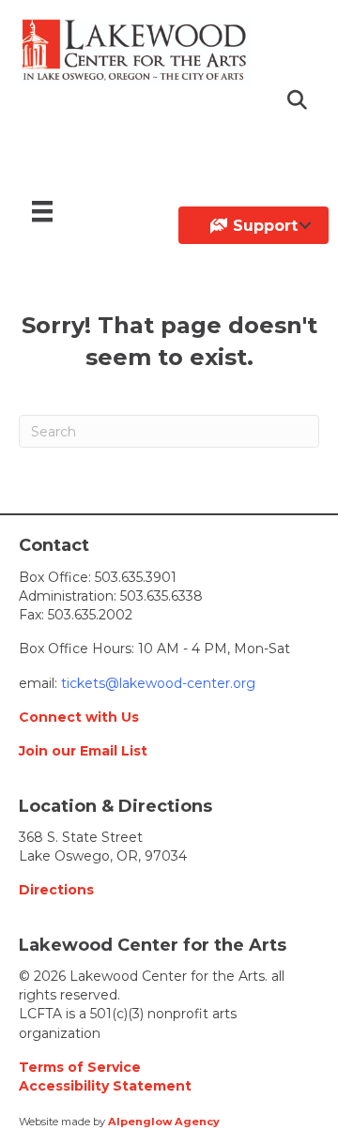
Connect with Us (79, 717)
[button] (298, 101)
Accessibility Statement (105, 1085)
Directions (56, 889)
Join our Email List (83, 750)
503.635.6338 (161, 596)
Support (263, 226)
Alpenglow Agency (164, 1121)
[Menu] (42, 211)
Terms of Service (80, 1067)
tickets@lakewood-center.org (156, 683)
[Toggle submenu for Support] (305, 225)
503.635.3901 (136, 577)
